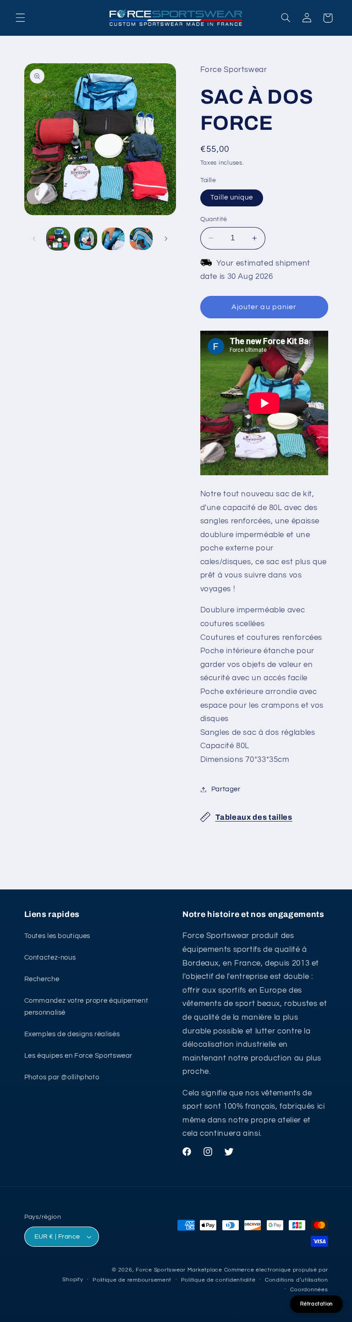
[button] (20, 17)
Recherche (42, 979)
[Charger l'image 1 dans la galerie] (58, 239)
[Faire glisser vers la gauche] (34, 238)
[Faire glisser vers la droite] (166, 238)
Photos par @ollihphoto (61, 1077)
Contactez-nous (50, 957)
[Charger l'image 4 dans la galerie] (141, 239)
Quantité (213, 219)
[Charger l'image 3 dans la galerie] (113, 239)
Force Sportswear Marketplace (179, 1269)
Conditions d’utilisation (296, 1280)
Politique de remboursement (132, 1280)
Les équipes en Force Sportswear (78, 1055)
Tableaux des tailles (253, 817)
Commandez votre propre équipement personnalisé (86, 1006)
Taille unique (231, 197)
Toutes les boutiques (57, 936)
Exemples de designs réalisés (72, 1034)
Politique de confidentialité (218, 1280)
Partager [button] (226, 789)
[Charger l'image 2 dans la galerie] (85, 239)
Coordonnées (309, 1289)
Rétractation (316, 1303)
